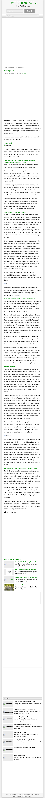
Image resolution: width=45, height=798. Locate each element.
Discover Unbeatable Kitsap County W (26, 577)
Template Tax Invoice (20, 732)
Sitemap (27, 794)
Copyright (22, 794)
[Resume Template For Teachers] (8, 718)
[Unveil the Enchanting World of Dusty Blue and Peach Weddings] (8, 703)
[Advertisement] (22, 41)
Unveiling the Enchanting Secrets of (25, 562)
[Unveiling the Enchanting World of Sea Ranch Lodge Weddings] (8, 741)
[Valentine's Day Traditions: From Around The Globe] (8, 726)
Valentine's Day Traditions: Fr (22, 724)
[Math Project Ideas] (8, 757)
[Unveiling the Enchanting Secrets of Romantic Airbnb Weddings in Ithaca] (9, 563)
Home (5, 67)
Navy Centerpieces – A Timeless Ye (24, 709)
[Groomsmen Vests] (9, 590)
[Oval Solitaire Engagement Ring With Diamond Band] (9, 575)
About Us (8, 794)
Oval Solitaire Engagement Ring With (25, 569)
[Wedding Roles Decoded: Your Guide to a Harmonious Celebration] (8, 749)
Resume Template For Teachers (23, 717)
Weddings (12, 67)
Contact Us (15, 794)
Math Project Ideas (19, 755)
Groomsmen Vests (20, 585)
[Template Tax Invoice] (8, 734)
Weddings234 (23, 3)
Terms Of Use (35, 794)
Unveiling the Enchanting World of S (24, 740)
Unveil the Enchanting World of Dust (24, 701)
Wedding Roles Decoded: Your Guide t (25, 747)
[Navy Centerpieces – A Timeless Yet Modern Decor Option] (8, 712)
